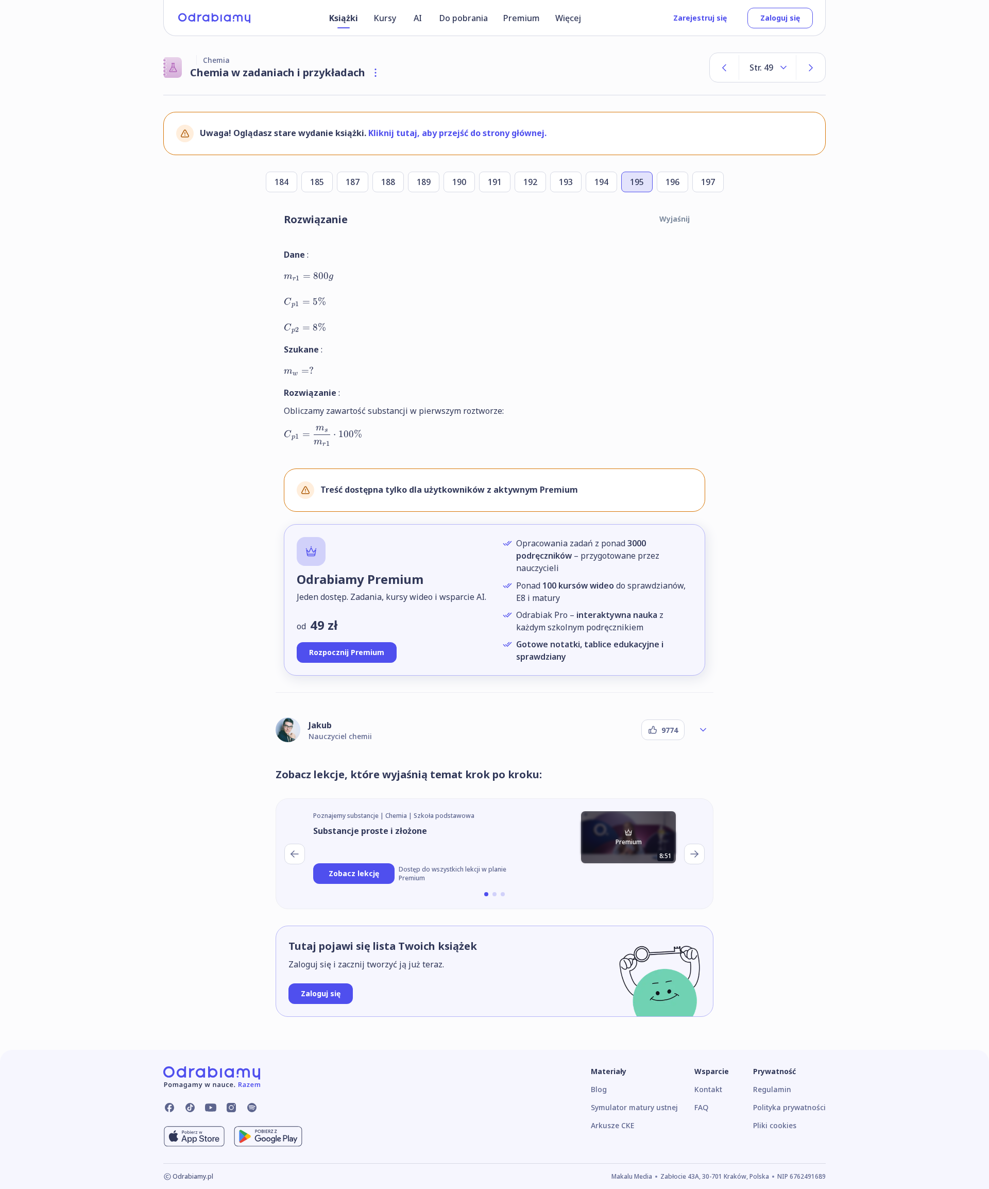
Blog (599, 1089)
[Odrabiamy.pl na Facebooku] (169, 1107)
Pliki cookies (774, 1125)
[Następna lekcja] (694, 854)
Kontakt (708, 1089)
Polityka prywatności (789, 1107)
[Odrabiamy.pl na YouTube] (210, 1107)
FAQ (701, 1107)
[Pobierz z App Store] (194, 1136)
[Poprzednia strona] (724, 67)
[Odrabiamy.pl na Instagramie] (231, 1107)
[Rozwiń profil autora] (703, 729)
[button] (486, 894)
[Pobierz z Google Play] (268, 1136)
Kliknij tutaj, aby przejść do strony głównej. (457, 133)
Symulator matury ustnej (634, 1107)
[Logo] (214, 18)
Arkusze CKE (612, 1125)
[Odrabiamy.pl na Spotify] (252, 1107)
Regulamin (772, 1089)
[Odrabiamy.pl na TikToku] (190, 1107)
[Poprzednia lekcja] (294, 854)
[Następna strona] (810, 67)
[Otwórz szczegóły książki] (375, 72)
